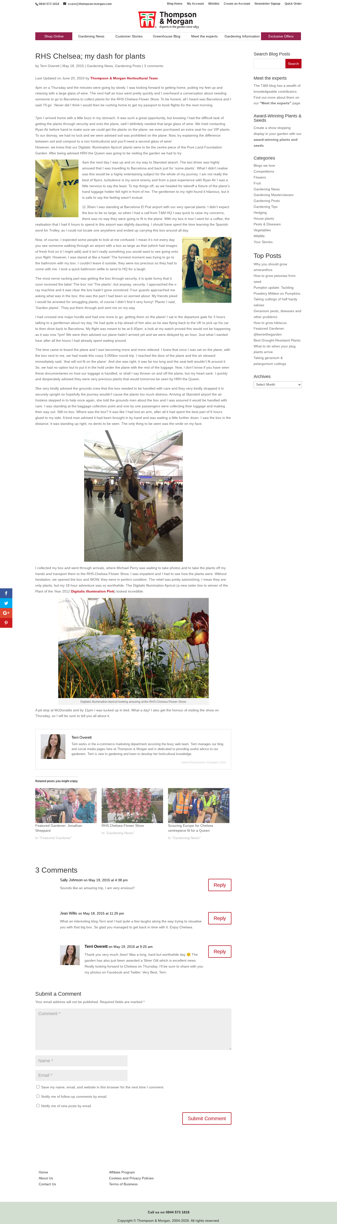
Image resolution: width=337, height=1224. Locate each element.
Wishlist (213, 3)
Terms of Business (123, 1184)
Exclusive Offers (281, 36)
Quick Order (293, 3)
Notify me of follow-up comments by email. (74, 1096)
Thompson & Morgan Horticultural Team (124, 78)
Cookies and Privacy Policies (131, 1178)
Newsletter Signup (267, 3)
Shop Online (54, 36)
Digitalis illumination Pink (92, 591)
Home (43, 1172)
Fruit (257, 183)
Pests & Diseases (267, 224)
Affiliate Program (122, 1172)
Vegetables (262, 230)
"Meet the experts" (275, 103)
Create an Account (237, 3)
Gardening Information (242, 36)
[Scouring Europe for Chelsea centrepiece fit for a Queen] (198, 805)
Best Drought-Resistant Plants (277, 340)
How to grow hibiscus (270, 323)
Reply (220, 885)
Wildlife (259, 236)
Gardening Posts (128, 66)
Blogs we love (264, 165)
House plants (264, 218)
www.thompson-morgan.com (203, 762)
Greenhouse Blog (166, 36)
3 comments (153, 66)
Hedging (260, 213)
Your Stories (263, 242)
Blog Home (175, 3)
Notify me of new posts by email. (66, 1106)
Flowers (260, 177)
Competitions (264, 171)
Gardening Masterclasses (274, 195)
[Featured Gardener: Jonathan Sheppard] (66, 805)
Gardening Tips (266, 207)
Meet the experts (204, 36)
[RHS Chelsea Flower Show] (132, 805)
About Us (46, 1178)
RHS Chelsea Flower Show (123, 826)
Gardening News (91, 36)
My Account (195, 3)
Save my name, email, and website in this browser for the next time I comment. (102, 1087)
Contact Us (47, 1184)
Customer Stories (129, 36)
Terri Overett (49, 66)
